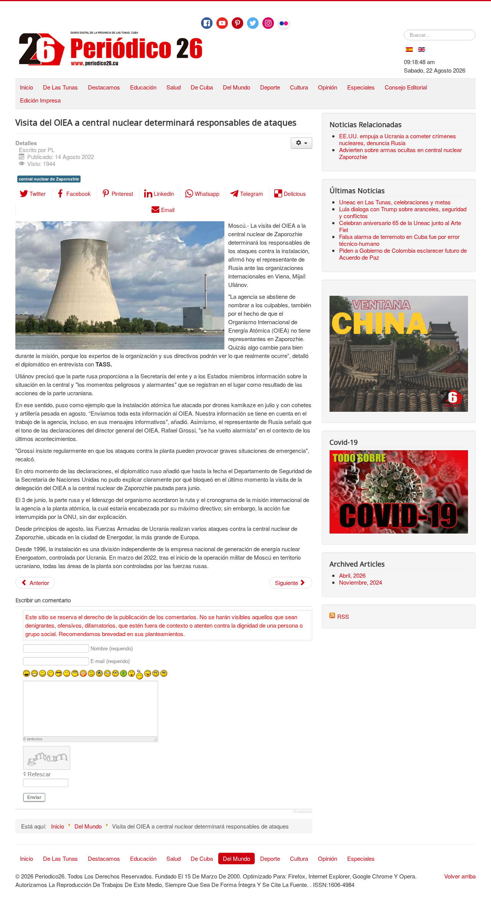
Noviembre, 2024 (360, 582)
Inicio (26, 87)
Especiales (361, 87)
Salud (173, 87)
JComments (302, 812)
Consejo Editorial (406, 87)
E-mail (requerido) (110, 662)
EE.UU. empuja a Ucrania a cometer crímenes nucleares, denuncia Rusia (397, 139)
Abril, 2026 (352, 575)
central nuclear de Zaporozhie (49, 179)
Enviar (34, 797)
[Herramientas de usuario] (301, 143)
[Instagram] (268, 23)
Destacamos (104, 87)
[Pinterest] (237, 23)
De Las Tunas (60, 87)
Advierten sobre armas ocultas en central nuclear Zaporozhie (400, 153)
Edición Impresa (40, 100)
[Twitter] (253, 23)
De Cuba (202, 87)
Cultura (299, 87)
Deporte (270, 87)
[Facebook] (207, 23)
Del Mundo (236, 87)
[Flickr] (284, 23)
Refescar (39, 774)
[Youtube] (222, 23)
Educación (143, 87)
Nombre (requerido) (112, 648)
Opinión (327, 87)
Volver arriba (460, 876)
